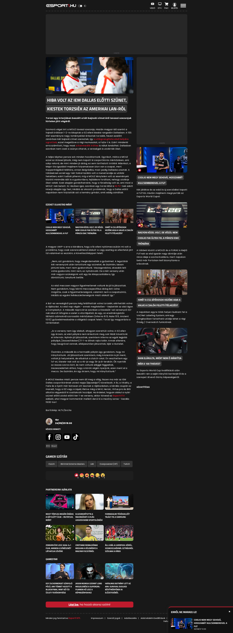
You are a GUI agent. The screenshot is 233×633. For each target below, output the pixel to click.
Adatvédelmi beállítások (153, 618)
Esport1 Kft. (74, 618)
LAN (92, 464)
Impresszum (97, 618)
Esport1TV (119, 395)
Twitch (127, 464)
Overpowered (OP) (109, 464)
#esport (54, 446)
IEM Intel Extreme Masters (73, 464)
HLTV (118, 186)
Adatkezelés (130, 618)
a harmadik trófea (87, 145)
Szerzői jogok (113, 618)
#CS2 (48, 446)
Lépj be (73, 604)
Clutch (51, 464)
